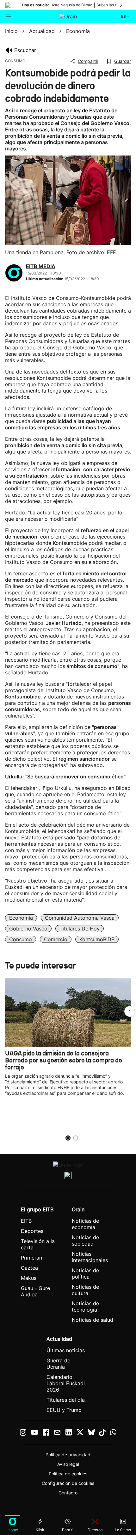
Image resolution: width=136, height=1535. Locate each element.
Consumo (20, 939)
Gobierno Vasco (28, 928)
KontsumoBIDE (96, 939)
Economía (21, 918)
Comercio (55, 939)
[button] (129, 1011)
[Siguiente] (121, 5)
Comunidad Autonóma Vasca (79, 918)
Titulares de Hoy (79, 928)
